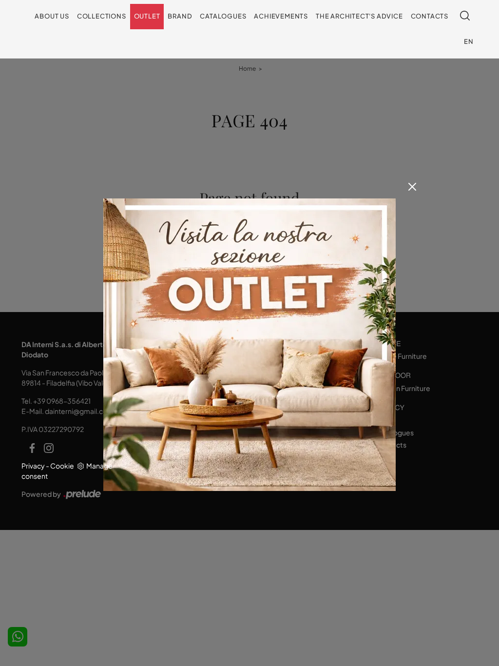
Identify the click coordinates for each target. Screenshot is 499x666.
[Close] (412, 186)
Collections (101, 16)
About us (52, 16)
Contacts (429, 16)
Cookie (62, 465)
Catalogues (223, 16)
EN (469, 41)
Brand (180, 16)
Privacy (33, 465)
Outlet (147, 16)
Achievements (281, 16)
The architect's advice (359, 16)
